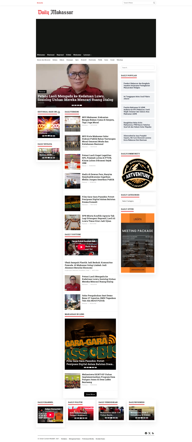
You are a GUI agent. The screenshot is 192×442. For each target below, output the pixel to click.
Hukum (84, 166)
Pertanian (85, 385)
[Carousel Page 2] (75, 105)
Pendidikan (82, 270)
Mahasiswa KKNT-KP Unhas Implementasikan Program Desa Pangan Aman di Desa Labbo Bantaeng (98, 378)
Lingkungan (68, 270)
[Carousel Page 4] (51, 157)
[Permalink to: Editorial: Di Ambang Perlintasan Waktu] (49, 127)
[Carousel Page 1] (73, 105)
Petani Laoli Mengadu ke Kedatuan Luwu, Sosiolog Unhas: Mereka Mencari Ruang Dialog (75, 97)
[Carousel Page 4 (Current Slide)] (81, 105)
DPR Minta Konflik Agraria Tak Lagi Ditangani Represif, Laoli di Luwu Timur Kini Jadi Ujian (98, 218)
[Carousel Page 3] (78, 105)
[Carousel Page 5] (54, 135)
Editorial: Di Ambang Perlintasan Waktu (48, 132)
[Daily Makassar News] (55, 12)
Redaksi (64, 439)
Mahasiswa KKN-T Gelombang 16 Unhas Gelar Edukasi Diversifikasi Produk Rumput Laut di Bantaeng (140, 414)
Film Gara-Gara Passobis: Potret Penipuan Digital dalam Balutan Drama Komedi (98, 199)
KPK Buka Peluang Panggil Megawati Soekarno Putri (78, 414)
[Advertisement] (96, 35)
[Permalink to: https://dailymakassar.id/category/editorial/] (58, 112)
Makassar (42, 92)
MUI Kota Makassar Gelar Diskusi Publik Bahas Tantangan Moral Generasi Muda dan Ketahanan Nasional (99, 140)
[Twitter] (149, 433)
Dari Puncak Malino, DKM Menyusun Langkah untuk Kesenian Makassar (48, 153)
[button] (154, 3)
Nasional (84, 182)
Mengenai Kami (74, 439)
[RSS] (152, 433)
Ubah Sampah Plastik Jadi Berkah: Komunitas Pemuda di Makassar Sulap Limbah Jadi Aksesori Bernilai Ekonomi (89, 265)
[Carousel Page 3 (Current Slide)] (49, 157)
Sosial (87, 270)
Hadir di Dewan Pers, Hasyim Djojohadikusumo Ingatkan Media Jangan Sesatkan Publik (98, 177)
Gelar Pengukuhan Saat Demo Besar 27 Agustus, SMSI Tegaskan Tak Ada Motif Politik (99, 298)
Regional (84, 223)
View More (90, 394)
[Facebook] (146, 433)
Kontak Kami (100, 439)
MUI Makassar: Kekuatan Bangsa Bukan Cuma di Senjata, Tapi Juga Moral (98, 120)
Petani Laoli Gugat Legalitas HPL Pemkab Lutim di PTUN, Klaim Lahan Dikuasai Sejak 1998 (97, 159)
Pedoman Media (88, 439)
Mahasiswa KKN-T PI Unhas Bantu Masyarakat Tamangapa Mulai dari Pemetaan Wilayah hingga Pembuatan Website (110, 414)
